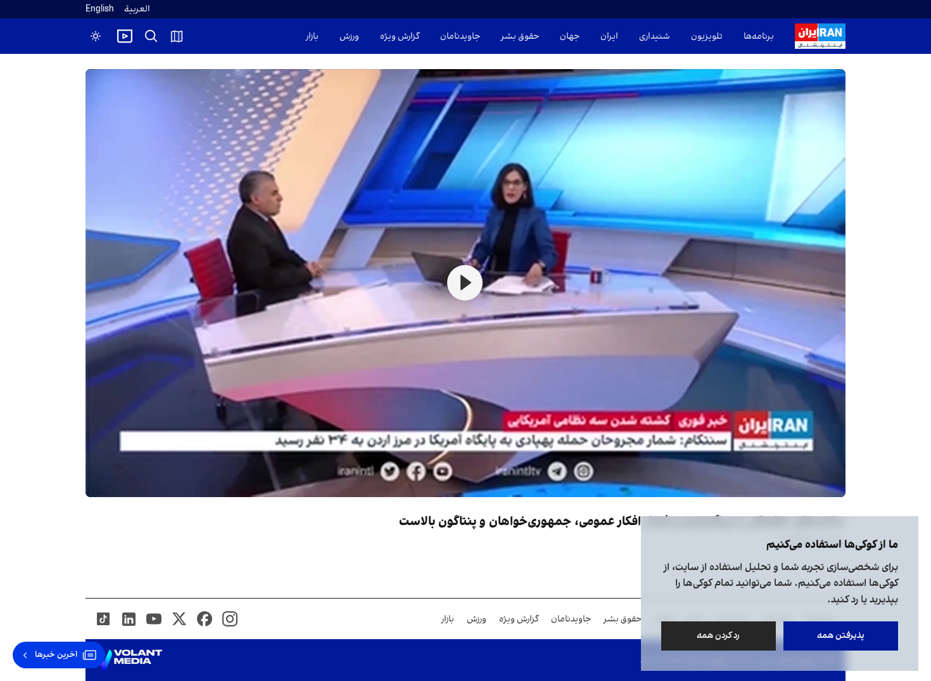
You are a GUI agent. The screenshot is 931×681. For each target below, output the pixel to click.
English (100, 9)
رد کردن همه (718, 635)
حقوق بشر (520, 36)
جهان (570, 36)
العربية (137, 9)
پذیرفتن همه (840, 635)
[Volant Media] (129, 660)
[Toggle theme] (96, 36)
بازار (312, 36)
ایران (609, 36)
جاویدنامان (460, 36)
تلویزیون (707, 36)
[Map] (176, 36)
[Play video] (124, 36)
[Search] (151, 36)
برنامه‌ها (759, 36)
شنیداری (654, 36)
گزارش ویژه (399, 36)
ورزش (349, 36)
